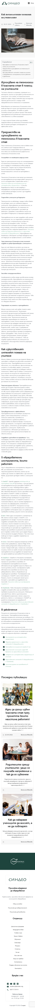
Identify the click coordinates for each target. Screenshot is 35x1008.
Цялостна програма (17, 926)
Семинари (17, 942)
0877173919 (14, 989)
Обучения (17, 939)
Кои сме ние (18, 955)
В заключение (6, 76)
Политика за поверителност (17, 908)
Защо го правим (18, 958)
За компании (18, 962)
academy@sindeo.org (16, 986)
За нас (17, 952)
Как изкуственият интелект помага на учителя (16, 72)
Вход (32, 3)
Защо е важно (18, 936)
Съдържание (7, 62)
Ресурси (17, 946)
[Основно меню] (29, 3)
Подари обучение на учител (18, 965)
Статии (17, 949)
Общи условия (17, 904)
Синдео (23, 1005)
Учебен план (18, 933)
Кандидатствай (18, 929)
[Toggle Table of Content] (30, 62)
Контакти (18, 968)
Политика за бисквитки (17, 912)
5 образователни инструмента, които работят (17, 74)
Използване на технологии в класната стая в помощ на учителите (15, 65)
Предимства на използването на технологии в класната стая (16, 69)
